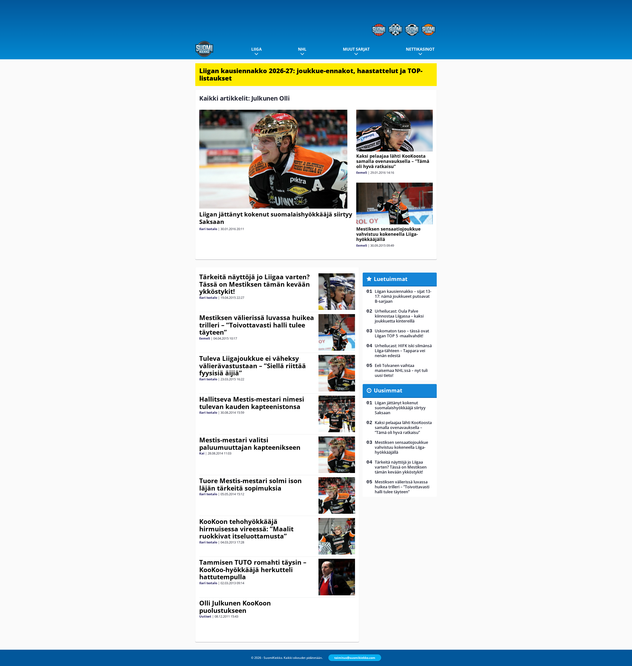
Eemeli (361, 172)
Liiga (256, 49)
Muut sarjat (356, 49)
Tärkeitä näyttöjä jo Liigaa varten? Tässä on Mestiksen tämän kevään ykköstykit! (254, 284)
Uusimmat (388, 390)
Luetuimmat (391, 278)
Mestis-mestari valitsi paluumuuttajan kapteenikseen (249, 443)
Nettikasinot (420, 49)
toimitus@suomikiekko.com (354, 658)
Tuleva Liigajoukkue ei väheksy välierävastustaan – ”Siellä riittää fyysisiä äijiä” (252, 366)
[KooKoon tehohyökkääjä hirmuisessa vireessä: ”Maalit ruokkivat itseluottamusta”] (336, 536)
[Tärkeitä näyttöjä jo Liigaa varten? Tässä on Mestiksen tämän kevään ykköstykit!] (336, 291)
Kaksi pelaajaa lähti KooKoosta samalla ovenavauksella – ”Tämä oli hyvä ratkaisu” (392, 161)
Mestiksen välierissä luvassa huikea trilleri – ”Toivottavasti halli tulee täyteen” (256, 325)
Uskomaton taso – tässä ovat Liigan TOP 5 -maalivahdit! (402, 333)
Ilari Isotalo (208, 229)
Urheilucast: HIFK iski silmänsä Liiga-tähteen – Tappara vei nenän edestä (403, 350)
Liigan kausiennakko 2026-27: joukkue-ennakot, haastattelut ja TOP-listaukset (310, 74)
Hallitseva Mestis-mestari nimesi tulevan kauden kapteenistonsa (251, 403)
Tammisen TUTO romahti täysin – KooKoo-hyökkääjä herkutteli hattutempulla (252, 569)
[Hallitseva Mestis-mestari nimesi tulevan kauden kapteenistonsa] (336, 414)
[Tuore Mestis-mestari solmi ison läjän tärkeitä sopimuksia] (336, 495)
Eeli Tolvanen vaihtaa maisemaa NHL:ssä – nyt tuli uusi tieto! (401, 370)
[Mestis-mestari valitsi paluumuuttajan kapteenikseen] (336, 454)
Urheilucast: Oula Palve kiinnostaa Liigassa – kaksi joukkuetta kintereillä (399, 316)
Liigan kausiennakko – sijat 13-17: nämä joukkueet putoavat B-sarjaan (403, 296)
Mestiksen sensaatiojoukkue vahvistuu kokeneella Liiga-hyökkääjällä (388, 234)
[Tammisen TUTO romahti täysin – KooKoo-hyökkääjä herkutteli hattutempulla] (336, 577)
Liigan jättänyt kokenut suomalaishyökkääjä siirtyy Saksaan (275, 218)
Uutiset (205, 616)
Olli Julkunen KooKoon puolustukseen (235, 607)
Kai (201, 453)
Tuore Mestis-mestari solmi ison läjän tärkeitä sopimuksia (250, 484)
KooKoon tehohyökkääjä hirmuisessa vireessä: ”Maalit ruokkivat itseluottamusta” (246, 529)
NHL (302, 49)
